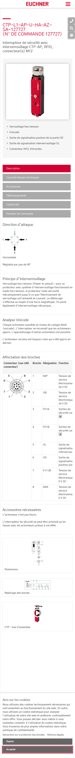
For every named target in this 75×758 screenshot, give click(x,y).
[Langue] (71, 35)
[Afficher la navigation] (68, 4)
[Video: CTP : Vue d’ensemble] (37, 613)
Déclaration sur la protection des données (24, 735)
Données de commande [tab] (19, 213)
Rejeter (10, 741)
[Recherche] (71, 28)
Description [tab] (13, 168)
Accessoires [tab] (13, 186)
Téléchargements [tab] (16, 195)
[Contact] (71, 20)
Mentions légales (55, 735)
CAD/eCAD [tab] (12, 204)
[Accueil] (37, 4)
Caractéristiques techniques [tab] (22, 177)
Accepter (11, 749)
